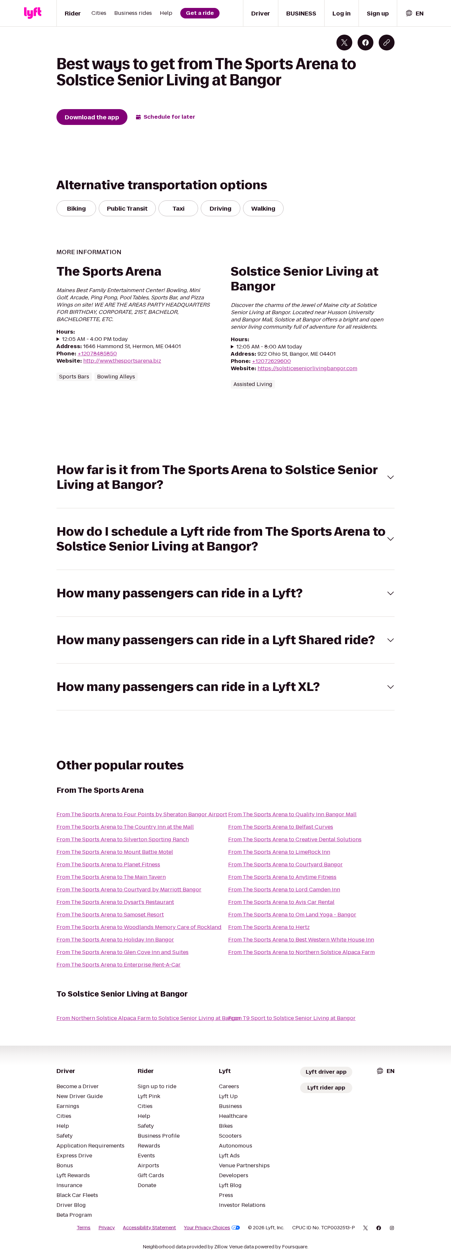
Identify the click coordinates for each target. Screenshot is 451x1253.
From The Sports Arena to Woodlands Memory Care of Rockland (139, 927)
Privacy (106, 1227)
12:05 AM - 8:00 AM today (269, 346)
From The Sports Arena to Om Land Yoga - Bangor (292, 914)
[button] (225, 477)
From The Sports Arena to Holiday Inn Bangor (115, 939)
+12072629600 (271, 361)
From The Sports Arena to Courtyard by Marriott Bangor (128, 889)
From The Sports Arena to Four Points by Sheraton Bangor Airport (141, 814)
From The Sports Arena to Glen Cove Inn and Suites (122, 952)
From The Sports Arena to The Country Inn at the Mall (125, 827)
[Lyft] (32, 13)
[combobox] (414, 13)
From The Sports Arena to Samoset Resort (110, 914)
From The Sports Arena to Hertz (269, 927)
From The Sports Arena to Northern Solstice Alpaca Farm (301, 952)
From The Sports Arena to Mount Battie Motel (114, 852)
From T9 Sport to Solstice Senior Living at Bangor (292, 1018)
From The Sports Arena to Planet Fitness (108, 864)
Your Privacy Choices (207, 1227)
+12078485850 (97, 353)
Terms (83, 1227)
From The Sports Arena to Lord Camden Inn (284, 889)
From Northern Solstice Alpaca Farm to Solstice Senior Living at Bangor (148, 1018)
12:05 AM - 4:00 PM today (95, 339)
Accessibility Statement (149, 1227)
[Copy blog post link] (387, 42)
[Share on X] (344, 42)
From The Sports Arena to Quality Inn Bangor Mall (292, 814)
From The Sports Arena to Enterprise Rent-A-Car (118, 965)
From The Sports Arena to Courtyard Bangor (285, 864)
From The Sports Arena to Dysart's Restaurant (115, 902)
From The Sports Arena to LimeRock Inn (279, 852)
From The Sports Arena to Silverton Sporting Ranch (122, 839)
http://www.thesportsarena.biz (122, 361)
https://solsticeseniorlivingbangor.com (307, 368)
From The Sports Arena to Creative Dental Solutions (295, 839)
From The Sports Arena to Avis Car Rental (281, 902)
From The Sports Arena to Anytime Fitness (282, 877)
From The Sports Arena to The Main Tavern (111, 877)
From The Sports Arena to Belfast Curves (280, 827)
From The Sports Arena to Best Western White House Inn (301, 939)
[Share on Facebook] (365, 42)
